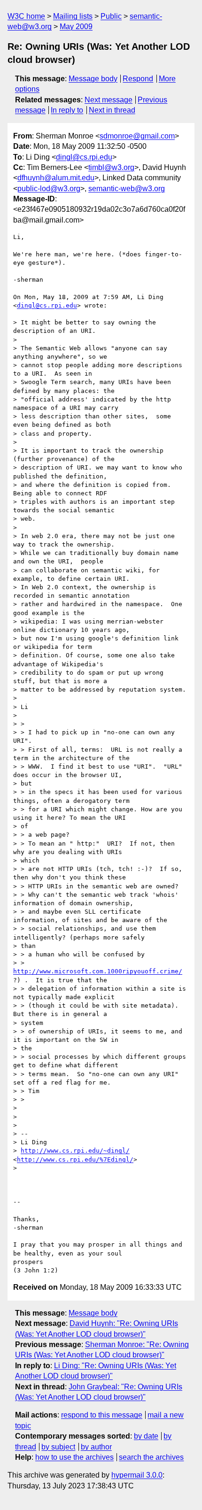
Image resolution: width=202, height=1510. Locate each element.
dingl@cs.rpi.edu (84, 157)
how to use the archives (74, 1457)
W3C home (26, 16)
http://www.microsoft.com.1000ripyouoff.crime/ (97, 971)
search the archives (151, 1457)
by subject (58, 1447)
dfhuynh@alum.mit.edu (55, 178)
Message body (93, 79)
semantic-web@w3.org (126, 189)
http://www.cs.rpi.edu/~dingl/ (75, 1150)
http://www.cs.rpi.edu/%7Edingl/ (75, 1159)
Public (111, 16)
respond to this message (101, 1415)
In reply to (67, 110)
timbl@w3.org (111, 167)
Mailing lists (73, 16)
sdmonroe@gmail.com (137, 136)
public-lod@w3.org (48, 189)
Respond (138, 79)
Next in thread (112, 110)
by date (146, 1436)
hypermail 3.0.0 (137, 1475)
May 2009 (76, 27)
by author (96, 1447)
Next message (108, 100)
